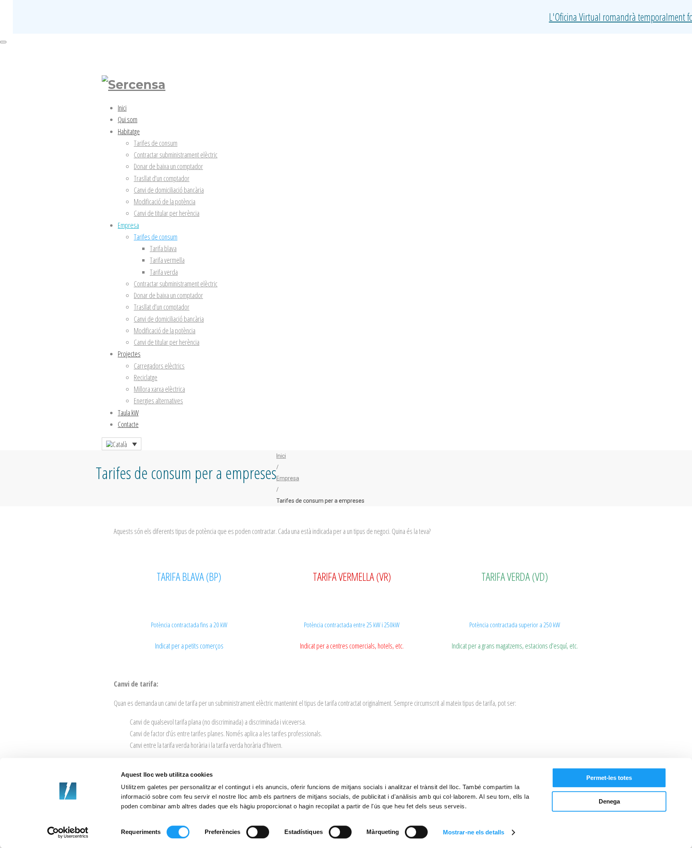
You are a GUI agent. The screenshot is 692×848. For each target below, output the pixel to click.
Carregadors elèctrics (159, 366)
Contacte (128, 424)
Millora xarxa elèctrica (159, 389)
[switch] (257, 832)
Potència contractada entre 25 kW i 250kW (352, 624)
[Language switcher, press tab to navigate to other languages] (121, 443)
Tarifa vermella (167, 260)
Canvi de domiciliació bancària (169, 190)
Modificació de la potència (164, 201)
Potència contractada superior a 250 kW (514, 624)
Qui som (127, 119)
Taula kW (128, 412)
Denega (609, 801)
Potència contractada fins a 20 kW (189, 624)
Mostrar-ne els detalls (473, 832)
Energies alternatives (158, 400)
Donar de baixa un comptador (168, 166)
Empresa (128, 225)
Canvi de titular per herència (166, 213)
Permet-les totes (609, 777)
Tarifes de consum (155, 143)
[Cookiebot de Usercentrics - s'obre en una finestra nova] (68, 832)
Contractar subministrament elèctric (175, 154)
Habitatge (129, 131)
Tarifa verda (164, 272)
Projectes (129, 354)
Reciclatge (145, 377)
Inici (122, 108)
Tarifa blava (163, 248)
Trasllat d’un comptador (161, 178)
